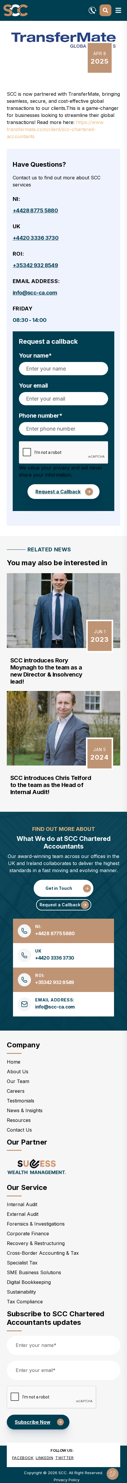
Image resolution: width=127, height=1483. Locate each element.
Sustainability (21, 1292)
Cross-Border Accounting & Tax (43, 1253)
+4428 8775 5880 (35, 210)
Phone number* (41, 415)
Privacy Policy (66, 1479)
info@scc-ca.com (35, 293)
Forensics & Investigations (36, 1224)
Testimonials (20, 1101)
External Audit (22, 1214)
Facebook (23, 1457)
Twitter (64, 1457)
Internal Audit (22, 1204)
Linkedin (44, 1457)
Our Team (18, 1081)
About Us (17, 1071)
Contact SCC (112, 1474)
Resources (19, 1120)
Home (13, 1062)
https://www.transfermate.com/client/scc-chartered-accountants (55, 129)
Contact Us (19, 1130)
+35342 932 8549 (35, 265)
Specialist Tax (22, 1263)
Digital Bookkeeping (29, 1282)
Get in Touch (58, 888)
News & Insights (25, 1110)
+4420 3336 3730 (36, 238)
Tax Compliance (25, 1302)
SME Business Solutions (34, 1272)
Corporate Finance (28, 1233)
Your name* (35, 355)
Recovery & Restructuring (36, 1243)
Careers (16, 1091)
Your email (33, 385)
